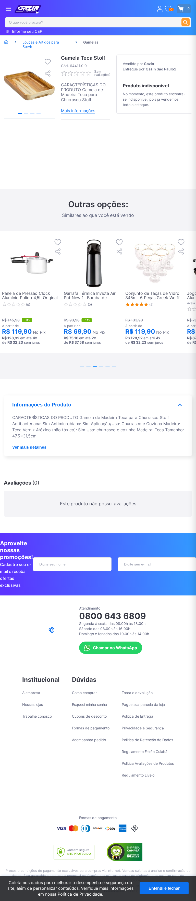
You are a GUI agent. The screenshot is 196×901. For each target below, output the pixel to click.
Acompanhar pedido (89, 740)
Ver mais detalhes (29, 447)
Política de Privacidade (80, 894)
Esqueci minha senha (89, 704)
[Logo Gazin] (28, 10)
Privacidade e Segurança (143, 728)
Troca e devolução (137, 692)
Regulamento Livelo (138, 775)
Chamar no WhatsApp (115, 647)
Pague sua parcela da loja (143, 704)
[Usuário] (160, 9)
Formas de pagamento (90, 728)
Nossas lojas (32, 704)
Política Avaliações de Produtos (148, 763)
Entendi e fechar (164, 888)
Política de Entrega (137, 716)
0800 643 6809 (112, 616)
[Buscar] (185, 22)
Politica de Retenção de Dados (147, 740)
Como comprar (84, 692)
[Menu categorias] (8, 8)
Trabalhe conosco (37, 716)
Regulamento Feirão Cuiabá (144, 751)
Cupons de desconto (89, 716)
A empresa (31, 692)
